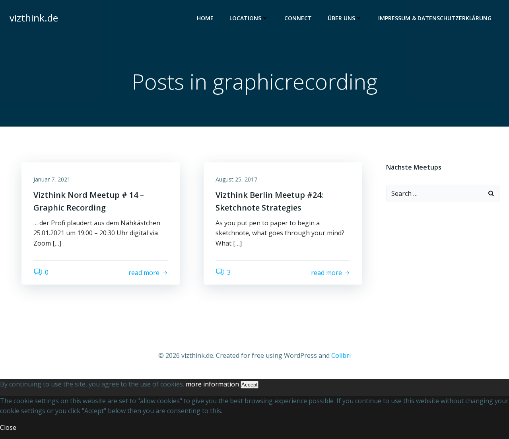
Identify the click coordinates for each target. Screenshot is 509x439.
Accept (249, 385)
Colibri (341, 355)
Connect (298, 18)
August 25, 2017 (236, 179)
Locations (245, 18)
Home (205, 18)
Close (8, 427)
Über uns (341, 18)
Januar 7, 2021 (51, 179)
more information (212, 384)
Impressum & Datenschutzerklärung (435, 18)
